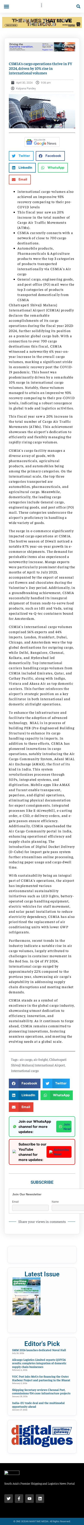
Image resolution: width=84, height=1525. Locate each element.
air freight (41, 1059)
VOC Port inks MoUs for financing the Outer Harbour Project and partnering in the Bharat (41, 1378)
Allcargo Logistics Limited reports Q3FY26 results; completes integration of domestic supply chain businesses (39, 1363)
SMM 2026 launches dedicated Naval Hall (39, 1350)
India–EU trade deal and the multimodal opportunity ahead (38, 1404)
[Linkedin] (40, 1498)
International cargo (25, 1070)
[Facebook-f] (19, 1498)
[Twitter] (8, 1498)
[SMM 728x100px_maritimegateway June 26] (42, 50)
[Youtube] (29, 1498)
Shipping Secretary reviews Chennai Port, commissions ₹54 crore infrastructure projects (41, 1391)
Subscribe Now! (61, 1152)
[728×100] (42, 26)
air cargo (26, 1059)
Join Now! (67, 1126)
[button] (6, 6)
